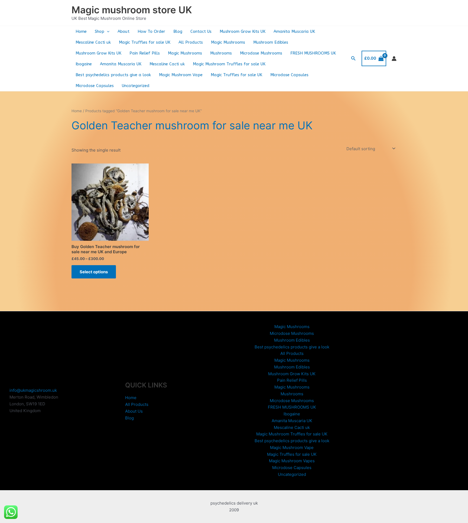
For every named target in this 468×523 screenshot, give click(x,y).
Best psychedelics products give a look (113, 74)
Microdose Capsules (289, 74)
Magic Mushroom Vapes (292, 460)
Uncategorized (136, 85)
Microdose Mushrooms (261, 53)
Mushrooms (221, 53)
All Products (190, 42)
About (123, 31)
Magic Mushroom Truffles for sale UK (229, 64)
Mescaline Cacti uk (93, 42)
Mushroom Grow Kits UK (242, 31)
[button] (106, 31)
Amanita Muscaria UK (294, 31)
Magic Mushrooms (228, 42)
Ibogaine (84, 64)
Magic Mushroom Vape (181, 74)
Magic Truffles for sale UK (144, 42)
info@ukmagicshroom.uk (33, 390)
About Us (134, 411)
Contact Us (201, 31)
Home (81, 31)
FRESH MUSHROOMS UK (313, 53)
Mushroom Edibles (270, 42)
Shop (99, 31)
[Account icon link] (394, 58)
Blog (177, 31)
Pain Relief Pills (144, 53)
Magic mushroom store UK (132, 9)
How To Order (151, 31)
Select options (94, 271)
